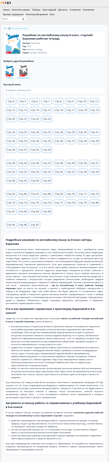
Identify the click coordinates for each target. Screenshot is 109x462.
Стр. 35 (47, 140)
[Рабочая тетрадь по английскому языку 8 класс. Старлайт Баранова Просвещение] (13, 43)
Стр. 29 (71, 132)
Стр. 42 (35, 149)
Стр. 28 (59, 132)
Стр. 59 (95, 171)
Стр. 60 (11, 180)
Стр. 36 (59, 140)
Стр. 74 (23, 202)
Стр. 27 (47, 132)
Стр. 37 (71, 140)
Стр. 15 (47, 110)
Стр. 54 (35, 171)
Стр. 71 (83, 193)
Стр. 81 (11, 211)
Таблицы (36, 10)
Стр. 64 (47, 180)
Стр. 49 (71, 163)
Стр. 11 (94, 101)
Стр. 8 (58, 101)
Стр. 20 (11, 118)
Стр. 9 (70, 101)
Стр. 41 (23, 149)
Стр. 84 (47, 211)
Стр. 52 (11, 171)
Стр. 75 (35, 202)
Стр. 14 (35, 110)
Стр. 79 (83, 202)
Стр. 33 (23, 140)
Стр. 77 (59, 202)
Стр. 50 (83, 163)
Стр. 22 (35, 118)
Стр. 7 (46, 101)
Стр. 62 (23, 180)
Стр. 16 (59, 110)
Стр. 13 (23, 110)
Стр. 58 (83, 171)
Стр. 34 (35, 140)
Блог (52, 14)
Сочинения (75, 10)
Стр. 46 (35, 163)
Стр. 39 (95, 140)
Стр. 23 (47, 118)
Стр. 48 (59, 163)
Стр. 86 (23, 224)
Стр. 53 (23, 171)
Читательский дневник (37, 14)
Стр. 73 (11, 202)
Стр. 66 (23, 193)
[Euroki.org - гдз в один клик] (5, 3)
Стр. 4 (11, 101)
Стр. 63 (35, 180)
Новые (6, 10)
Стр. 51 (95, 163)
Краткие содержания (13, 14)
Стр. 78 (71, 202)
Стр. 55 (47, 171)
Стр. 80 (95, 202)
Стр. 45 (23, 163)
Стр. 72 (95, 193)
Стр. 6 (35, 101)
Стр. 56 (59, 171)
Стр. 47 (47, 163)
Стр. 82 (23, 211)
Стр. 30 (83, 132)
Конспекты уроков (21, 10)
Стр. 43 (47, 149)
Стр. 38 (83, 140)
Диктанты (63, 10)
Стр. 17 (71, 110)
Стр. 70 (71, 193)
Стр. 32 (11, 140)
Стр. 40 (11, 149)
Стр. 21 (23, 118)
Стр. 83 (35, 211)
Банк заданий (49, 10)
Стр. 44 (11, 163)
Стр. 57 (71, 171)
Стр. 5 (23, 101)
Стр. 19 (95, 110)
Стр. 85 (11, 224)
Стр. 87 (35, 224)
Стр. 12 (11, 110)
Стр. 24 (11, 132)
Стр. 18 (83, 110)
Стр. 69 (59, 193)
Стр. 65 (11, 193)
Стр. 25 (23, 132)
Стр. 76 (47, 202)
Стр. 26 (35, 132)
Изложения (88, 10)
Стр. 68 (47, 193)
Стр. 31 (95, 132)
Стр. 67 (35, 193)
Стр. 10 (82, 101)
